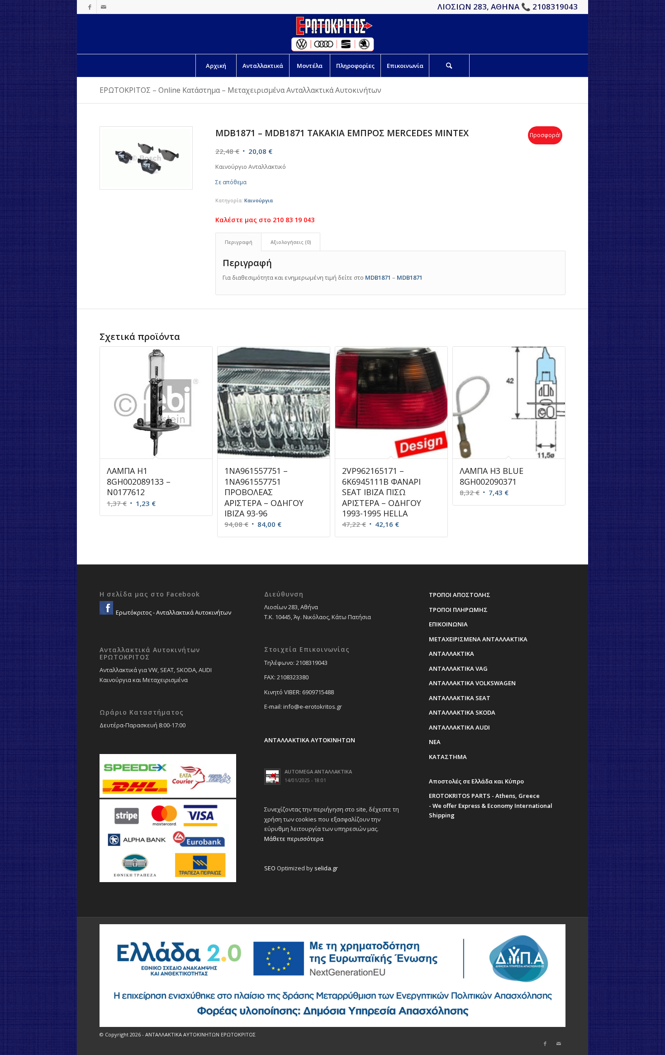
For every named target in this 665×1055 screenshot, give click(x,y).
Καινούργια (258, 200)
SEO (270, 868)
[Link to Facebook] (89, 7)
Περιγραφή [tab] (238, 242)
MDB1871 (378, 277)
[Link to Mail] (103, 7)
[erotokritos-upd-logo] (332, 34)
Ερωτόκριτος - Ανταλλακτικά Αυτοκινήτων (172, 612)
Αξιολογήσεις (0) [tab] (291, 242)
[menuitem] (215, 65)
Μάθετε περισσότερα (293, 839)
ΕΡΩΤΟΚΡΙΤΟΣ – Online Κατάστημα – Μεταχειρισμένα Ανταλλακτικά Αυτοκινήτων (240, 90)
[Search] (449, 65)
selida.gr (326, 868)
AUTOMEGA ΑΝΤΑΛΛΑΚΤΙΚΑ (318, 771)
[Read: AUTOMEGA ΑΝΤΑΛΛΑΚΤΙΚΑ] (272, 777)
